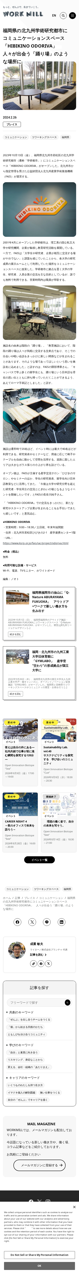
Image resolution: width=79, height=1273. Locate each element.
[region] (39, 1237)
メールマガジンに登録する (39, 1165)
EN (54, 15)
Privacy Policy (12, 1244)
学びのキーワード (21, 1045)
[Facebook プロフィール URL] (41, 963)
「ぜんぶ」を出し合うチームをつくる (29, 1019)
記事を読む (37, 954)
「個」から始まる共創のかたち (25, 1027)
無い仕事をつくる (50, 1092)
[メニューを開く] (72, 15)
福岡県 (65, 137)
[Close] (74, 1207)
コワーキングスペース (44, 137)
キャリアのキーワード (24, 1078)
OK (39, 1265)
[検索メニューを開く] (63, 15)
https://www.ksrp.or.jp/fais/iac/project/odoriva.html (35, 543)
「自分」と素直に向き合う (23, 1052)
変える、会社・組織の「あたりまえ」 (29, 1067)
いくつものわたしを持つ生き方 (25, 1085)
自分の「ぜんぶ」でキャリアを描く (28, 1099)
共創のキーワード (21, 1012)
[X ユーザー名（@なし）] (48, 963)
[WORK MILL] (23, 13)
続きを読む (15, 634)
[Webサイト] (33, 963)
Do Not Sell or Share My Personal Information (39, 1255)
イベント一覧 (39, 860)
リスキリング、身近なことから (25, 1059)
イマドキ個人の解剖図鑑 (21, 1092)
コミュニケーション (16, 137)
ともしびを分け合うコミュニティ (26, 1034)
